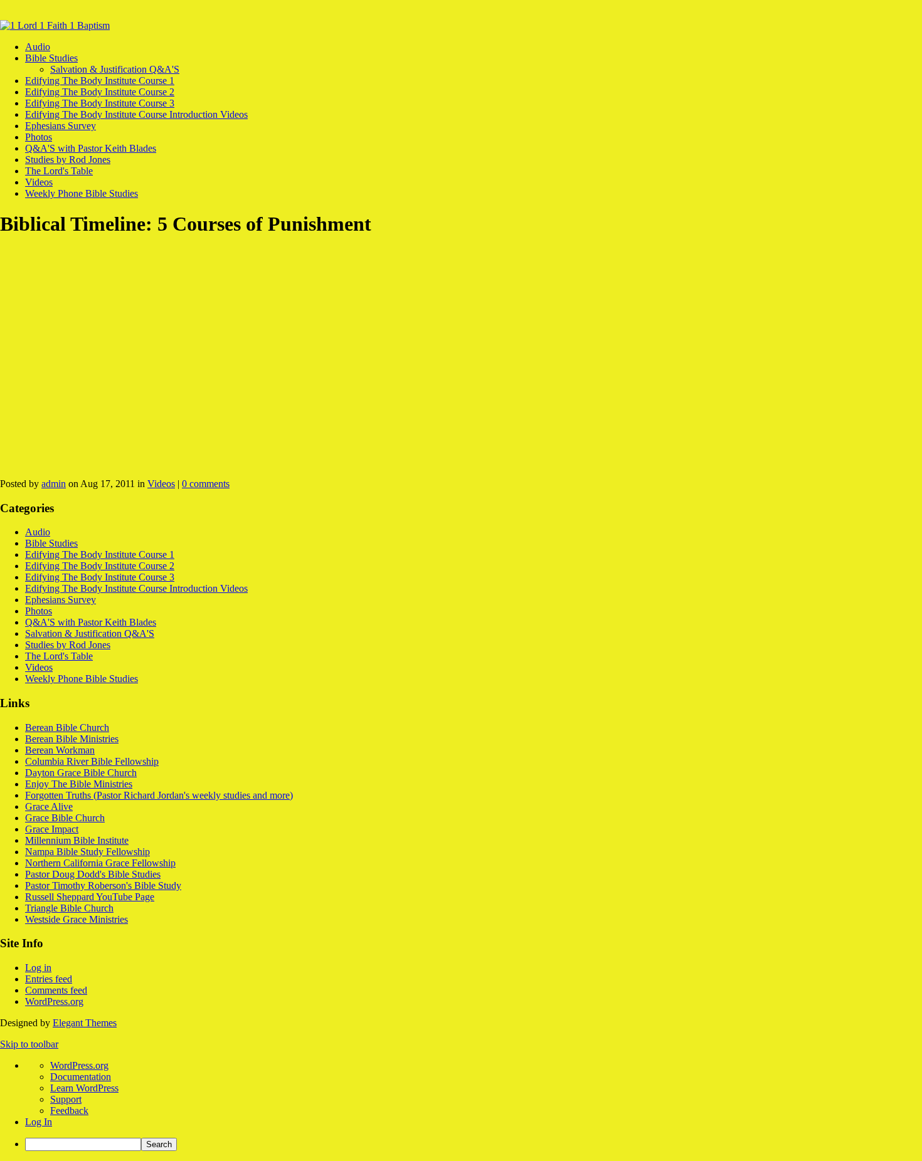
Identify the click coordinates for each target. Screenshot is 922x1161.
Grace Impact (51, 829)
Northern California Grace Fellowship (100, 863)
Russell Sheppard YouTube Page (89, 896)
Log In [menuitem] (38, 1121)
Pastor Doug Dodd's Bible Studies (93, 874)
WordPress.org (54, 1001)
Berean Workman (60, 750)
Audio (37, 46)
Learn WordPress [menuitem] (84, 1088)
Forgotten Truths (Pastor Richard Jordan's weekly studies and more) (159, 795)
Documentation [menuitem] (80, 1076)
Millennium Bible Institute (77, 840)
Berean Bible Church (67, 727)
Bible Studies (51, 58)
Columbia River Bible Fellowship (92, 761)
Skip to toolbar (29, 1044)
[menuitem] (473, 1144)
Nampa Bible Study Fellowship (87, 851)
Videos (39, 182)
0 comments (206, 483)
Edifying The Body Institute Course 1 (99, 80)
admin (53, 483)
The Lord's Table (59, 170)
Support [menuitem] (66, 1099)
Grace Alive (49, 806)
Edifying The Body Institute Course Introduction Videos (136, 114)
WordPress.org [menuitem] (79, 1065)
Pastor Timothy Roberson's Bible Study (103, 885)
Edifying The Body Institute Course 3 (99, 103)
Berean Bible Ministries (72, 738)
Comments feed (56, 990)
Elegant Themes (85, 1022)
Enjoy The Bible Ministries (78, 784)
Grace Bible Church (65, 817)
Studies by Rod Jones (67, 159)
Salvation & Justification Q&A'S (114, 69)
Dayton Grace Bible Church (81, 772)
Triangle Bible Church (69, 908)
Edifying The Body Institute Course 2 (99, 92)
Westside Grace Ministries (76, 919)
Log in (38, 967)
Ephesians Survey (60, 125)
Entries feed (48, 979)
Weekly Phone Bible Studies (81, 193)
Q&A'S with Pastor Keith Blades (90, 148)
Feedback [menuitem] (69, 1110)
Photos (38, 137)
